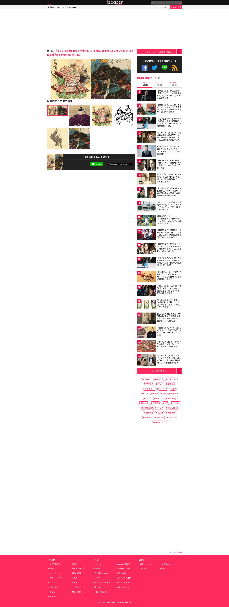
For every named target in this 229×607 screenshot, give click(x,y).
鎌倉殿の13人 (160, 422)
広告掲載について (101, 573)
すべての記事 (55, 564)
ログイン (166, 7)
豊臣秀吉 (149, 412)
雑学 (174, 389)
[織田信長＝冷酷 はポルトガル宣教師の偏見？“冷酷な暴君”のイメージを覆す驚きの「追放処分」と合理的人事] (146, 319)
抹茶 (166, 403)
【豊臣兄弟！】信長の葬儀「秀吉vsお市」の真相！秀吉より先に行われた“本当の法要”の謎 (169, 164)
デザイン (176, 403)
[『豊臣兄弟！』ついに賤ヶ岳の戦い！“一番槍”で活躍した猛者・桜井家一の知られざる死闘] (146, 332)
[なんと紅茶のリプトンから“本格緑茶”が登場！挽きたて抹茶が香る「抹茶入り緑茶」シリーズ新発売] (146, 305)
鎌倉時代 (171, 412)
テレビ (148, 398)
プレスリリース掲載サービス (159, 51)
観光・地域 (54, 587)
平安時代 (149, 384)
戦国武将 (171, 384)
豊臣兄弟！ (172, 408)
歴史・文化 (76, 592)
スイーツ (163, 389)
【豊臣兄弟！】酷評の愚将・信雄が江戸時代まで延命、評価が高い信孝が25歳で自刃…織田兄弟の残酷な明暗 (169, 192)
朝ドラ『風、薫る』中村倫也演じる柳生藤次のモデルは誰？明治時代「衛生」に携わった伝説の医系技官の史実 (169, 136)
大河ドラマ (172, 379)
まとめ (74, 564)
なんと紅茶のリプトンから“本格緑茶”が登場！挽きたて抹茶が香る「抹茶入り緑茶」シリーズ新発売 (169, 303)
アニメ (160, 384)
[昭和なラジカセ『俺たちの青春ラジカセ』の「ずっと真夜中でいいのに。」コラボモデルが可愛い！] (146, 207)
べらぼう (159, 398)
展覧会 (160, 412)
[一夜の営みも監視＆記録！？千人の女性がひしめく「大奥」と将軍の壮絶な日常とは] (146, 346)
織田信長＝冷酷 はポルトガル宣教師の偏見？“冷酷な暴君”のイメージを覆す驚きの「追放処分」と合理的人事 (169, 317)
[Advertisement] (69, 28)
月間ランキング (101, 592)
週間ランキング (123, 587)
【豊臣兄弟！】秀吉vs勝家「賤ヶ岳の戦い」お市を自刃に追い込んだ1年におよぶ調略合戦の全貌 (169, 94)
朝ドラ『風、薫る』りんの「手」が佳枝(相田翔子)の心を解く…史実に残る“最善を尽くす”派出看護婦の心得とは (169, 360)
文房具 (147, 408)
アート (52, 568)
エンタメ (75, 587)
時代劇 (174, 393)
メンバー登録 (176, 7)
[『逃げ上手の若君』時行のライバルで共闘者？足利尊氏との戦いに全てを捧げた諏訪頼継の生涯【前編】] (146, 123)
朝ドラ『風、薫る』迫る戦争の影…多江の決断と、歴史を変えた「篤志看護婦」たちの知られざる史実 (169, 178)
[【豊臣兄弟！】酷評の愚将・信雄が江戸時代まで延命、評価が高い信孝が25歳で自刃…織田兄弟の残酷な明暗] (146, 193)
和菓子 (74, 582)
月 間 (174, 84)
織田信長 (171, 398)
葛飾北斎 (172, 417)
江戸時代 (147, 379)
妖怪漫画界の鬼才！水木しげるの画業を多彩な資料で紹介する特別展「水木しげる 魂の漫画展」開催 (169, 220)
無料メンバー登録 (124, 577)
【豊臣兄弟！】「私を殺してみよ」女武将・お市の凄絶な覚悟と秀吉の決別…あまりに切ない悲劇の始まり (169, 248)
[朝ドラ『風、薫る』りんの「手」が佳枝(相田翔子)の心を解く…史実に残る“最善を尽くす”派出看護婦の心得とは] (146, 360)
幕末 (156, 393)
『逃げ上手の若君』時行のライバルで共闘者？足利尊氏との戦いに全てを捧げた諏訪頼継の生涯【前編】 (169, 122)
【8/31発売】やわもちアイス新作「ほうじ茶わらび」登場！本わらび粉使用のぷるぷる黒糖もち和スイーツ (169, 275)
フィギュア (159, 408)
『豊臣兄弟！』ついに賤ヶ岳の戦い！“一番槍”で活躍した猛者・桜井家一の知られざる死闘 (169, 331)
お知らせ (98, 568)
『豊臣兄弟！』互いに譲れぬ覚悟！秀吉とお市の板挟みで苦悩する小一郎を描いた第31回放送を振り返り (169, 289)
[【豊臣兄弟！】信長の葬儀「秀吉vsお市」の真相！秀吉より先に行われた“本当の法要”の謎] (146, 165)
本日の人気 (99, 587)
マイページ (99, 577)
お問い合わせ (122, 573)
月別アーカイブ (123, 582)
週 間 (159, 84)
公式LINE (164, 68)
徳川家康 (156, 403)
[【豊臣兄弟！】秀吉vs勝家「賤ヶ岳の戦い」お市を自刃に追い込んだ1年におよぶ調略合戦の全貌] (146, 96)
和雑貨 (74, 577)
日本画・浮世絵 (78, 568)
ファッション (55, 573)
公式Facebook (144, 68)
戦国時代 (159, 379)
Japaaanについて (124, 568)
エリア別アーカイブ (102, 582)
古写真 (52, 596)
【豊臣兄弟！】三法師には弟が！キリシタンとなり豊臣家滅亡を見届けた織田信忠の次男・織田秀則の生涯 (169, 108)
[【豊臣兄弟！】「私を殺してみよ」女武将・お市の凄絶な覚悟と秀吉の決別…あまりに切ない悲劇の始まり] (146, 249)
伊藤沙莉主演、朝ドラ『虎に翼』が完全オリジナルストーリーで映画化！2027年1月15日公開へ (169, 150)
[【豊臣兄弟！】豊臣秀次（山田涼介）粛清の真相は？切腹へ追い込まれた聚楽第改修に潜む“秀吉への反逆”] (146, 235)
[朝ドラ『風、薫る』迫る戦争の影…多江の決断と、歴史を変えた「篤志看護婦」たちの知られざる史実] (146, 179)
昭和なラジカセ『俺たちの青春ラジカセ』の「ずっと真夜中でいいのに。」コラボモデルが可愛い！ (169, 206)
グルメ (52, 582)
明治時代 (144, 403)
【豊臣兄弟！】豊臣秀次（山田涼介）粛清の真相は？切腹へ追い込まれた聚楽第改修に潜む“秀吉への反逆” (169, 234)
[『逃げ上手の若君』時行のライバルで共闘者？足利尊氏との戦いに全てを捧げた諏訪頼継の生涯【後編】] (146, 263)
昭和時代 (148, 417)
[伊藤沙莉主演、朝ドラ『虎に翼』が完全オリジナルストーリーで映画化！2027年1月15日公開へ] (146, 151)
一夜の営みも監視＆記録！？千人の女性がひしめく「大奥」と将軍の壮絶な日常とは (169, 344)
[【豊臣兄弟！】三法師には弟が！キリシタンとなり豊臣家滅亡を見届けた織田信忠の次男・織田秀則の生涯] (146, 110)
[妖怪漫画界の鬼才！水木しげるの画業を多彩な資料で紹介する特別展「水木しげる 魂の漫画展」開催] (146, 221)
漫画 (164, 393)
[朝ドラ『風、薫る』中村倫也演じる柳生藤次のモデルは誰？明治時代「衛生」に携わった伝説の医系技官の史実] (146, 137)
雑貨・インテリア (56, 577)
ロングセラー (150, 389)
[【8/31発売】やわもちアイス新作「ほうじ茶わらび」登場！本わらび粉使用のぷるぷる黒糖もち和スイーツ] (146, 277)
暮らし (52, 592)
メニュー (49, 3)
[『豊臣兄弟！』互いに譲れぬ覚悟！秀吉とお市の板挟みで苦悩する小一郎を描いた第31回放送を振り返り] (146, 291)
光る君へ (160, 417)
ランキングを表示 (158, 370)
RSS (174, 68)
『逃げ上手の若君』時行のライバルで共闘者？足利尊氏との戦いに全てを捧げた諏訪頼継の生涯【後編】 (169, 261)
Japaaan (114, 2)
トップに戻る (176, 552)
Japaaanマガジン (124, 564)
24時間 (144, 84)
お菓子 (147, 393)
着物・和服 (76, 573)
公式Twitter (154, 68)
